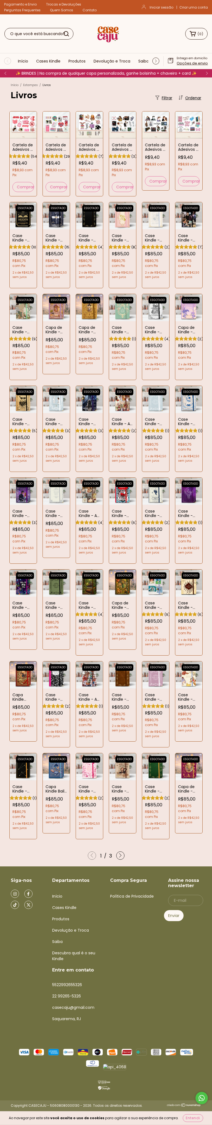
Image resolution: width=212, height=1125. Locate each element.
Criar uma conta (193, 7)
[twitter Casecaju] (28, 905)
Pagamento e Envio (20, 4)
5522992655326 (67, 985)
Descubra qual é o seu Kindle (73, 956)
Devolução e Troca (112, 61)
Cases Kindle (48, 61)
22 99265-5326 (66, 996)
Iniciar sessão (161, 7)
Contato (90, 10)
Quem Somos (61, 10)
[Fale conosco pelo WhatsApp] (201, 1098)
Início (23, 61)
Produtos (77, 61)
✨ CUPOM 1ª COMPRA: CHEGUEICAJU (106, 73)
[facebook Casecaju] (28, 894)
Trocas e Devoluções (63, 4)
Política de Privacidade (132, 896)
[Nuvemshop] (184, 1105)
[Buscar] (66, 34)
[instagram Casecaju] (15, 894)
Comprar (25, 187)
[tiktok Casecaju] (15, 905)
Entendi (193, 1118)
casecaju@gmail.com (73, 1007)
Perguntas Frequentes (22, 10)
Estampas (30, 85)
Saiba (143, 61)
